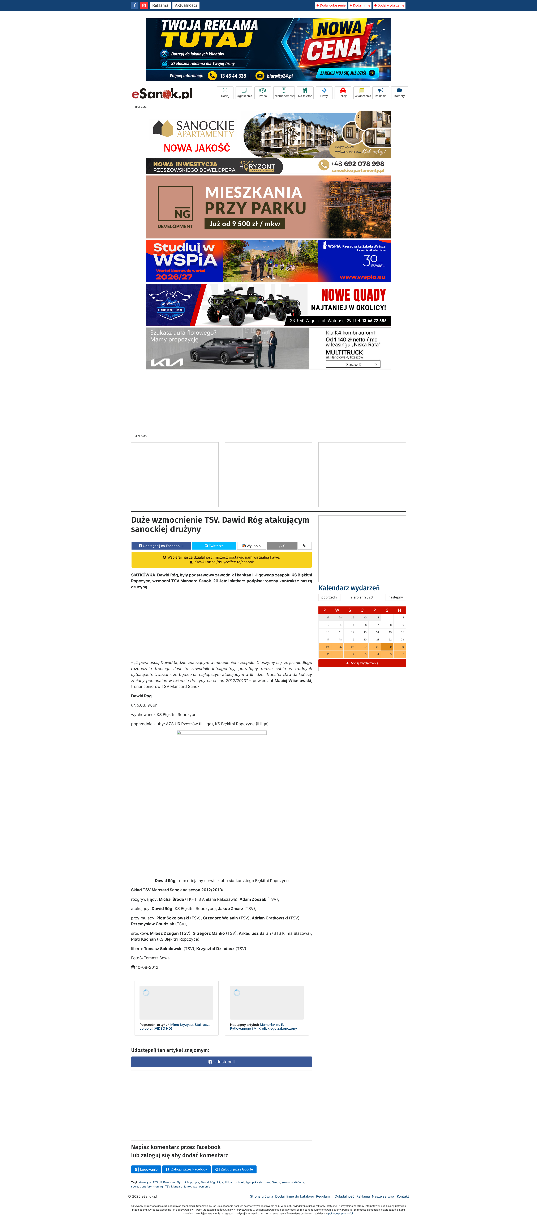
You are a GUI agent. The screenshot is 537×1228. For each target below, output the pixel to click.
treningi (158, 1186)
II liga (219, 1182)
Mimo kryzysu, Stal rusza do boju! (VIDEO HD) (175, 1026)
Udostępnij (223, 1061)
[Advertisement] (268, 400)
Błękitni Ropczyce (187, 1182)
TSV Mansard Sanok (178, 1186)
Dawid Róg (208, 1182)
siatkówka (297, 1182)
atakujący (145, 1182)
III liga (228, 1182)
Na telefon (305, 96)
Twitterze (216, 546)
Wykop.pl (254, 546)
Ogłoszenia (244, 96)
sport (134, 1186)
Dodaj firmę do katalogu (294, 1196)
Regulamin (324, 1196)
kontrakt (238, 1182)
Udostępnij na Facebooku (163, 546)
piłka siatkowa (261, 1182)
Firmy (324, 96)
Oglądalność (344, 1196)
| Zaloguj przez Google (235, 1169)
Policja (343, 96)
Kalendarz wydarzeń (349, 588)
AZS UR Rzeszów (163, 1182)
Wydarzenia (362, 96)
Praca (263, 96)
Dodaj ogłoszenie (332, 5)
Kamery (399, 96)
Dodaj (225, 96)
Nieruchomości (285, 96)
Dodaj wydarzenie (390, 5)
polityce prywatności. (340, 1213)
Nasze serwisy (383, 1196)
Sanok (276, 1182)
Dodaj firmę (361, 5)
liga (248, 1182)
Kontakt (403, 1196)
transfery (146, 1186)
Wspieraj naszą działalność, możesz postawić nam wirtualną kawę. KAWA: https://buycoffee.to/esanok (223, 559)
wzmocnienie (201, 1186)
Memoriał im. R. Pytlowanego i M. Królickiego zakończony (263, 1026)
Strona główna (261, 1196)
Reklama (160, 5)
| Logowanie (147, 1169)
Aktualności (186, 5)
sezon (286, 1182)
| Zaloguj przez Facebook (188, 1169)
